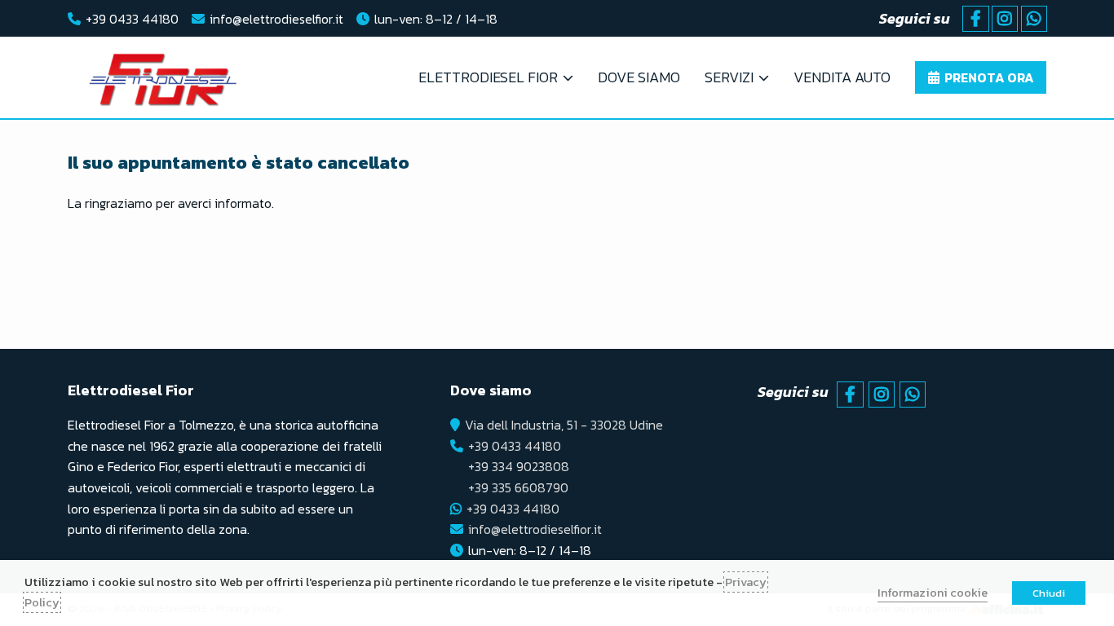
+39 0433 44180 (132, 19)
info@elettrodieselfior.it (276, 19)
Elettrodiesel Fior (488, 77)
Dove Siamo (639, 77)
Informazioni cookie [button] (932, 593)
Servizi (729, 77)
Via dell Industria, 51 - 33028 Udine (564, 424)
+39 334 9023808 (518, 466)
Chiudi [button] (1048, 593)
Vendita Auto (842, 77)
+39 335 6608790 (518, 487)
